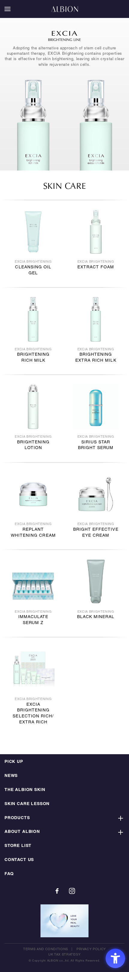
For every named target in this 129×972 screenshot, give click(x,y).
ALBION (65, 9)
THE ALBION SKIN (24, 790)
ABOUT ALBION (22, 832)
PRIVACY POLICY (91, 949)
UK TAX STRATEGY (64, 954)
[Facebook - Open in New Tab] (57, 891)
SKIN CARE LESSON (27, 804)
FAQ (9, 874)
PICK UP (13, 762)
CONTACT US (19, 860)
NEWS (11, 776)
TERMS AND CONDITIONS (45, 949)
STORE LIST (18, 846)
